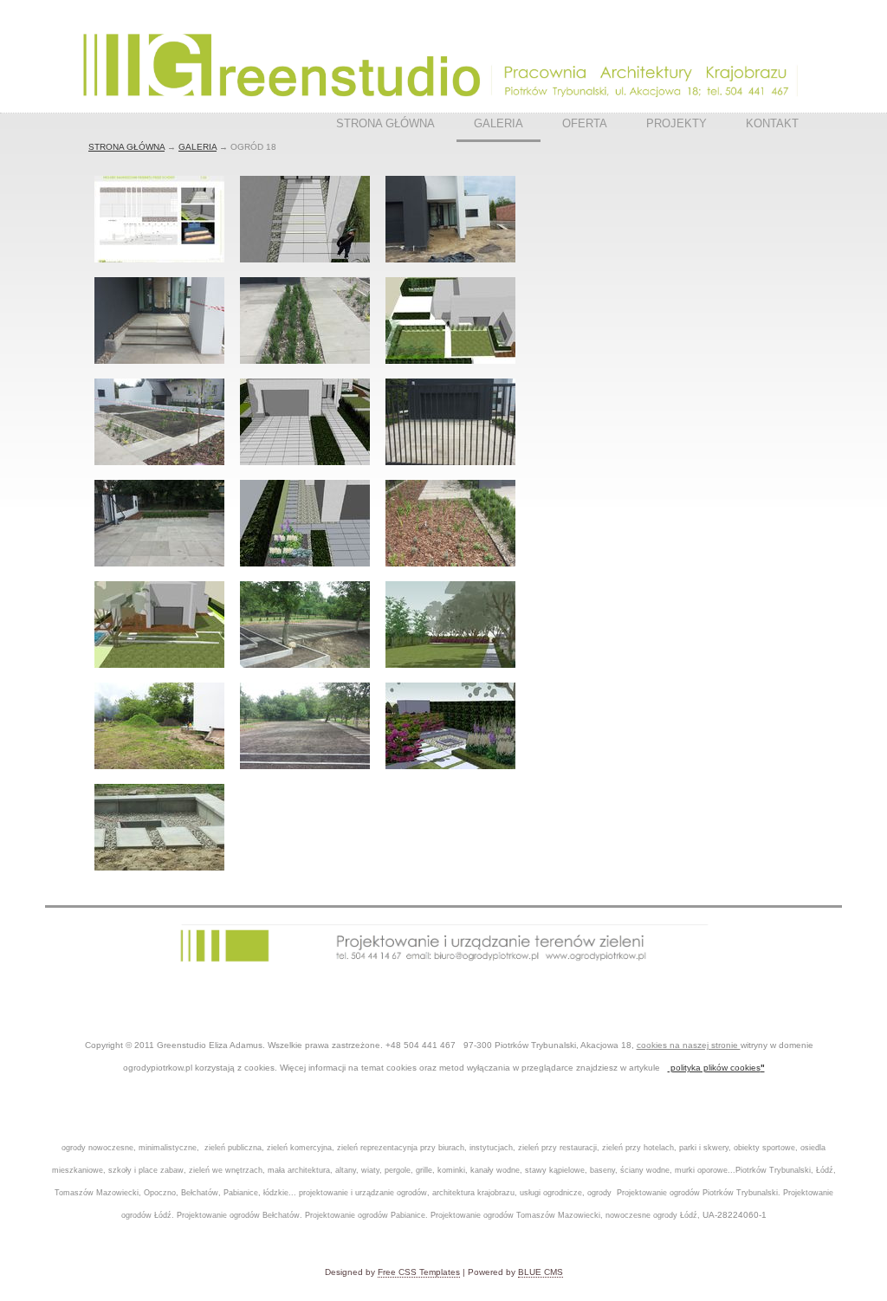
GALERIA (498, 123)
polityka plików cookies (714, 1067)
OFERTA (584, 123)
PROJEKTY (676, 123)
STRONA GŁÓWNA (385, 123)
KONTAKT (772, 123)
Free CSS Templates (419, 1272)
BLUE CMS (540, 1272)
